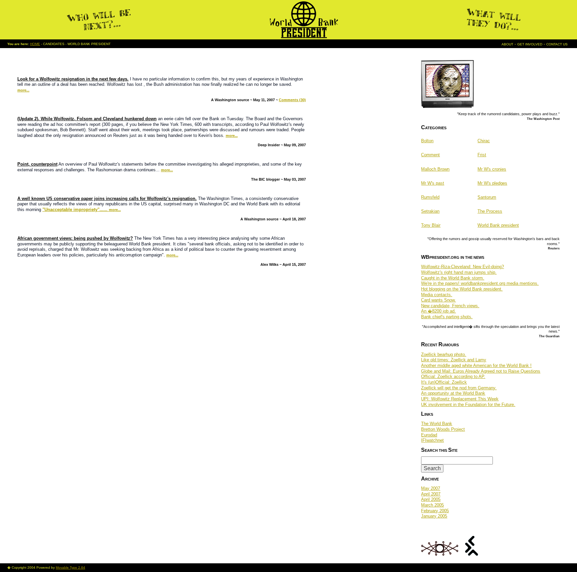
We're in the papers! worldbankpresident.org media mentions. (480, 283)
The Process (489, 211)
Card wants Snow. (438, 300)
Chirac (483, 140)
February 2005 (435, 510)
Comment (430, 154)
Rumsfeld (430, 197)
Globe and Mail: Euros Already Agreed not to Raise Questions (480, 371)
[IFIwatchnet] (439, 554)
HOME (35, 44)
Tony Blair (430, 225)
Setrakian (430, 211)
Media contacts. (436, 294)
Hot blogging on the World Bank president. (462, 289)
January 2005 (434, 516)
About (507, 44)
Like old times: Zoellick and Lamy (453, 359)
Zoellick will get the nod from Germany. (459, 387)
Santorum (486, 197)
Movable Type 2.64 (70, 567)
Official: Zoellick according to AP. (453, 376)
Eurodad (429, 434)
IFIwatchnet (432, 440)
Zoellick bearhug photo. (443, 354)
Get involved (529, 44)
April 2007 (430, 494)
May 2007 (430, 488)
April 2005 (430, 499)
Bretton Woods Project (443, 429)
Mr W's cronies (491, 169)
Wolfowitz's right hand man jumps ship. (459, 272)
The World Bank (436, 423)
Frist (481, 154)
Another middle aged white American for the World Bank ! (476, 365)
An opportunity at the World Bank (453, 393)
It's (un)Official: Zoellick (444, 382)
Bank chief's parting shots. (446, 316)
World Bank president (498, 225)
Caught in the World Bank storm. (452, 277)
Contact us (557, 44)
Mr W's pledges (492, 183)
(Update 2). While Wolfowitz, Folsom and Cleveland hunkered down (87, 118)
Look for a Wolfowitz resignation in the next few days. (73, 78)
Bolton (427, 140)
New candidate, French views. (450, 305)
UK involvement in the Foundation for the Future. (468, 404)
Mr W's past (432, 183)
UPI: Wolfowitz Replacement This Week (460, 398)
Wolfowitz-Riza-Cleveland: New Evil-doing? (462, 266)
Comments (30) (292, 100)
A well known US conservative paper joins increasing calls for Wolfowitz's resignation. (107, 198)
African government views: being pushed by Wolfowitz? (75, 238)
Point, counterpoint (37, 164)
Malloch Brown (435, 169)
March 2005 (432, 505)
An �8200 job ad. (438, 311)
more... (23, 90)
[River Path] (471, 554)
